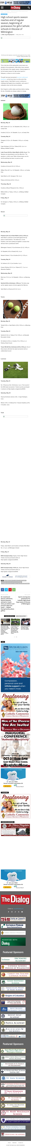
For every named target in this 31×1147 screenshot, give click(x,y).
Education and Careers (5, 624)
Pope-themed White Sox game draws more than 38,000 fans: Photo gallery (25, 628)
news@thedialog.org (18, 908)
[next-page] (16, 637)
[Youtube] (22, 912)
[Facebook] (2, 589)
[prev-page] (14, 637)
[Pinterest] (10, 589)
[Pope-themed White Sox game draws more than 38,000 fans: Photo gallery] (25, 622)
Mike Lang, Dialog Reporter (8, 34)
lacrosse (16, 580)
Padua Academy (22, 580)
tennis (15, 583)
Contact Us (20, 1142)
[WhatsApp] (14, 589)
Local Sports (7, 11)
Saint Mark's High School (7, 582)
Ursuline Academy (25, 583)
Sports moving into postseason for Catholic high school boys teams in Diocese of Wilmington (23, 600)
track (19, 583)
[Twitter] (6, 589)
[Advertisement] (15, 852)
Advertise (14, 1142)
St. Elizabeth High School (7, 583)
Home (2, 11)
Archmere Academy (9, 580)
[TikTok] (15, 912)
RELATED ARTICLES (9, 616)
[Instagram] (12, 912)
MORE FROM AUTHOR (21, 616)
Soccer (14, 582)
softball (19, 582)
